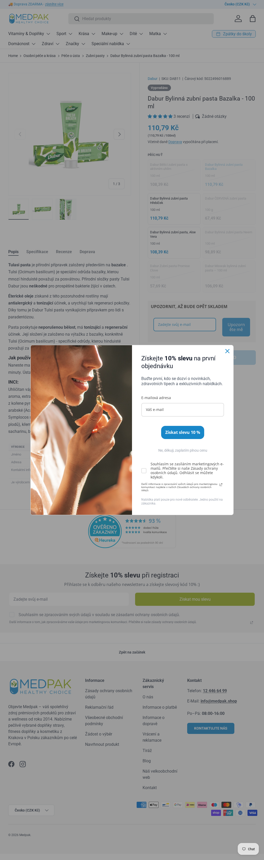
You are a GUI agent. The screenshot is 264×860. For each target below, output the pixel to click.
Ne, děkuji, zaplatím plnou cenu (182, 450)
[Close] (227, 351)
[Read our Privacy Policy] (221, 485)
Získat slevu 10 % (182, 432)
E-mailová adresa (156, 397)
